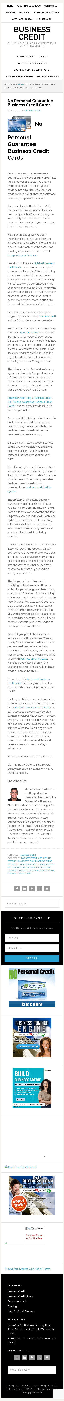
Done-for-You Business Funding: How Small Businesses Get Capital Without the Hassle (31, 1329)
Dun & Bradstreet (30, 332)
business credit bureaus (33, 658)
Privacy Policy (37, 1389)
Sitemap (26, 1392)
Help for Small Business (21, 1311)
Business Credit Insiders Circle (32, 707)
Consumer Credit (17, 1301)
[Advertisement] (24, 1138)
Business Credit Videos (21, 1296)
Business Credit (32, 33)
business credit (47, 316)
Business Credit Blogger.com (39, 1385)
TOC (26, 1389)
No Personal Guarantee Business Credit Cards (30, 102)
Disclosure (51, 1389)
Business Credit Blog (19, 397)
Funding (12, 1306)
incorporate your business (22, 255)
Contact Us (36, 1392)
